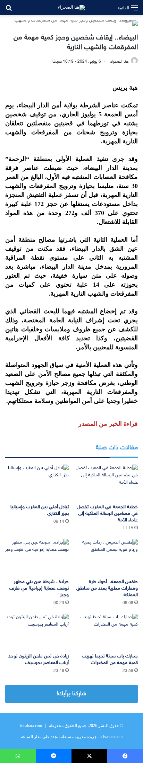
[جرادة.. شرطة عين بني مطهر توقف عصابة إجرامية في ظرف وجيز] (37, 557)
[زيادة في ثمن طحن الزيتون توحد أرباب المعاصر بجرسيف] (37, 631)
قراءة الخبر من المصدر (108, 423)
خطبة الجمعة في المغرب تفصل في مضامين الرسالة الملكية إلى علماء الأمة (107, 513)
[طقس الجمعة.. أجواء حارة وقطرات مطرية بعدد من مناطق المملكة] (106, 557)
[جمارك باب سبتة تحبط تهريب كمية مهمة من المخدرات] (106, 631)
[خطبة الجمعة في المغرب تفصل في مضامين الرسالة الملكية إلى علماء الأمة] (106, 482)
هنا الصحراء (119, 61)
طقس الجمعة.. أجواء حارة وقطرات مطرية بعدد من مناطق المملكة (107, 588)
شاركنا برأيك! (71, 693)
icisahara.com (31, 725)
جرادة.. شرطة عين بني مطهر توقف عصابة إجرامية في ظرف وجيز (39, 588)
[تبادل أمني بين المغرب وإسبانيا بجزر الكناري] (37, 482)
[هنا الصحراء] (71, 7)
